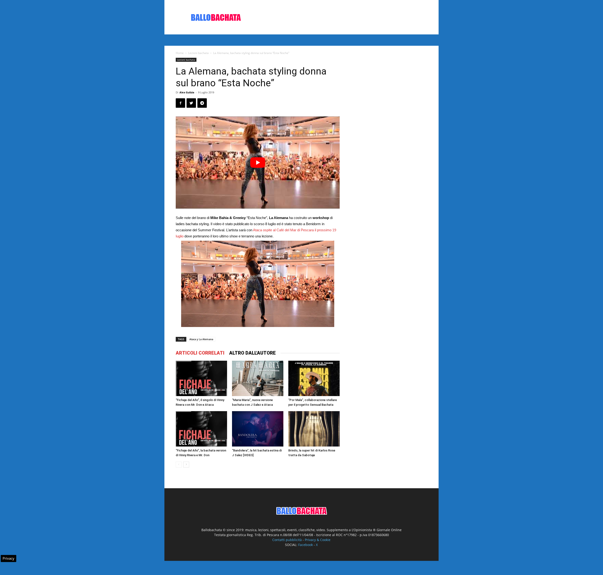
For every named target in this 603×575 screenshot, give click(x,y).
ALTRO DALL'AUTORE (252, 353)
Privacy (8, 558)
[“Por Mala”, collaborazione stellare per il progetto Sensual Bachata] (314, 378)
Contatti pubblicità (287, 540)
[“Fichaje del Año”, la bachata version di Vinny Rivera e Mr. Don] (201, 429)
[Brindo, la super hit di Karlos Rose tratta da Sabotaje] (314, 429)
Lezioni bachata (198, 53)
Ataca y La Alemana (201, 339)
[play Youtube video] (258, 162)
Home (180, 53)
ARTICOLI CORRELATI (200, 353)
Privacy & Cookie (317, 540)
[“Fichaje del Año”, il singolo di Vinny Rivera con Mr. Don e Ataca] (201, 378)
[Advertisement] (341, 17)
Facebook (305, 544)
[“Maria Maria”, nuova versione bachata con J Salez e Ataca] (257, 378)
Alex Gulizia (186, 92)
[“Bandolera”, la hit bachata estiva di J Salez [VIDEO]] (257, 429)
